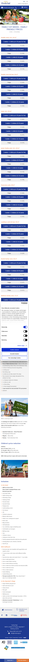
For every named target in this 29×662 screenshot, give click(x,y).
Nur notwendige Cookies (14, 357)
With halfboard (5, 547)
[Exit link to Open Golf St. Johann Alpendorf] (16, 642)
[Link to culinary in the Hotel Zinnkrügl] (24, 615)
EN (24, 1)
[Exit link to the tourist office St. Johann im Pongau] (3, 642)
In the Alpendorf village (8, 581)
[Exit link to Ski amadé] (23, 642)
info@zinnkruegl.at (8, 7)
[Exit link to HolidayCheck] (14, 615)
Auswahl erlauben (14, 353)
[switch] (25, 331)
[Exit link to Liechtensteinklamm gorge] (18, 648)
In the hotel (4, 485)
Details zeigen (21, 345)
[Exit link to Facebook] (2, 615)
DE (27, 1)
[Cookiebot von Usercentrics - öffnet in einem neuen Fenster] (21, 303)
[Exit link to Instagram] (7, 615)
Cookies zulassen (14, 349)
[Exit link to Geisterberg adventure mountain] (6, 647)
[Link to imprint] (24, 637)
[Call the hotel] (16, 7)
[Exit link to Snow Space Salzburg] (9, 642)
